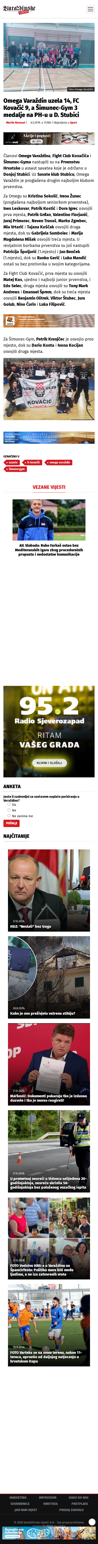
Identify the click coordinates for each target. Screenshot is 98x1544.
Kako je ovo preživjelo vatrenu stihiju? (42, 1013)
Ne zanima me (22, 816)
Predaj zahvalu (71, 1510)
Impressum (47, 1498)
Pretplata (80, 1504)
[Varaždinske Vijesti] (19, 7)
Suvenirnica (19, 1504)
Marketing (18, 1498)
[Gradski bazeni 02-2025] (49, 438)
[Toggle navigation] (90, 9)
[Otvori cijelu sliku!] (49, 57)
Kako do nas (78, 1498)
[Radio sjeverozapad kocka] (49, 731)
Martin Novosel (15, 122)
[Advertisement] (49, 620)
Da (13, 805)
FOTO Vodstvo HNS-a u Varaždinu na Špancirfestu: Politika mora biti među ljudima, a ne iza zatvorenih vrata (41, 1269)
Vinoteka (50, 1504)
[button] (6, 528)
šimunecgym (17, 469)
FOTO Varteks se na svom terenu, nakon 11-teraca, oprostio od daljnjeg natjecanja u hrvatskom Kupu (46, 1356)
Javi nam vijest (26, 1510)
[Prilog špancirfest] (49, 1533)
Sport (73, 122)
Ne (13, 810)
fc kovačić (33, 462)
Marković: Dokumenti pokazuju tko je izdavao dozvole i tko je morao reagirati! (48, 1098)
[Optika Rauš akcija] (49, 138)
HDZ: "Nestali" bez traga (30, 926)
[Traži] (60, 8)
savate (13, 462)
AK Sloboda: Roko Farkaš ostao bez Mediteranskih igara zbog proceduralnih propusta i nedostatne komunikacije (49, 549)
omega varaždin (60, 462)
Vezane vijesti (49, 487)
